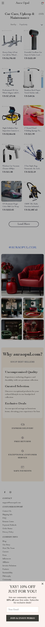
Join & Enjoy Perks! (22, 618)
